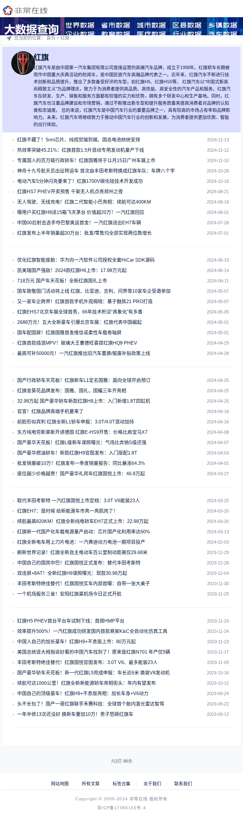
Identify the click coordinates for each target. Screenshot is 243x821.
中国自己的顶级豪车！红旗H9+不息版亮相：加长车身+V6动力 (82, 693)
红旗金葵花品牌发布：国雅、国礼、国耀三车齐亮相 (71, 390)
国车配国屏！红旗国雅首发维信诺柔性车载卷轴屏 (69, 332)
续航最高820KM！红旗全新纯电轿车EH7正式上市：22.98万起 (82, 521)
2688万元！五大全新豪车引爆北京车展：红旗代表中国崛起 (79, 322)
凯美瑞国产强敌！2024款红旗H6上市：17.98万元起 (72, 270)
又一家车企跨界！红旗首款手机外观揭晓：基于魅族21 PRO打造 (85, 301)
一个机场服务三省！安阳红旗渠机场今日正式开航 (69, 593)
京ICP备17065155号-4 (121, 807)
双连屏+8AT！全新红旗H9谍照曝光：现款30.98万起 (72, 573)
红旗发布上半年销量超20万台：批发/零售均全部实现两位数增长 (84, 233)
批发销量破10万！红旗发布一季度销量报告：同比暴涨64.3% (81, 463)
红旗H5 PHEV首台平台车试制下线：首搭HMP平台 (70, 620)
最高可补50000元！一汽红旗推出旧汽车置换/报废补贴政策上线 (83, 353)
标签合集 (121, 784)
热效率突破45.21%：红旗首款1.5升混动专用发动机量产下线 (80, 150)
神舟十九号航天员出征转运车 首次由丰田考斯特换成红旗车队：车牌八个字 (96, 170)
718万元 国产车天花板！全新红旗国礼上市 (62, 280)
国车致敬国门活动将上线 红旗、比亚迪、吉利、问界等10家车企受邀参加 (94, 291)
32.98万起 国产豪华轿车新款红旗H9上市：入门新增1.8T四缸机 (83, 401)
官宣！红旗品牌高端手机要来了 (50, 411)
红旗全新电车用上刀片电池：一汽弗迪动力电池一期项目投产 (81, 542)
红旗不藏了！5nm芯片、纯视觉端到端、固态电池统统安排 (78, 139)
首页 (51, 37)
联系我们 (183, 784)
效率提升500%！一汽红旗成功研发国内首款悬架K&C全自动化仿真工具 (92, 631)
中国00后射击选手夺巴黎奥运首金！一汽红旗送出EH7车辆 (79, 222)
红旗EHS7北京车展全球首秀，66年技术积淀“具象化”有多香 (80, 311)
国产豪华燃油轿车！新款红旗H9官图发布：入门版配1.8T (77, 452)
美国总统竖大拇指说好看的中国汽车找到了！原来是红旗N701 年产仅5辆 (93, 651)
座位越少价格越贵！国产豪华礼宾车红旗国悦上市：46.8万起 (81, 473)
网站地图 (60, 784)
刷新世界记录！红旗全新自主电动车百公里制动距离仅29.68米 (82, 552)
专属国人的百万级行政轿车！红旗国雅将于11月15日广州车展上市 (86, 160)
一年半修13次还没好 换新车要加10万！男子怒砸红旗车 (75, 714)
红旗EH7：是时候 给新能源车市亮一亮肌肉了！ (67, 510)
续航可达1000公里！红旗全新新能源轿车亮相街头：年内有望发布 (86, 683)
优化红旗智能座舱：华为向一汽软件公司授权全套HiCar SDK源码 (86, 260)
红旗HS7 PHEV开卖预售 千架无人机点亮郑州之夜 (70, 191)
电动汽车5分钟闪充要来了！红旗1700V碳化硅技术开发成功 (80, 181)
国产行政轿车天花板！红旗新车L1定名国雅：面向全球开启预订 (84, 380)
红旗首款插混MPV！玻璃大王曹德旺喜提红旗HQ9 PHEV (77, 342)
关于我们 (152, 784)
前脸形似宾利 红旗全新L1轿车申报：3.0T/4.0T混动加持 (75, 421)
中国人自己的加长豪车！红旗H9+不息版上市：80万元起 (76, 641)
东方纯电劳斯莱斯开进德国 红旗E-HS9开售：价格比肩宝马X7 (82, 432)
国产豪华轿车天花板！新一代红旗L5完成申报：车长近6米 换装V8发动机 (93, 672)
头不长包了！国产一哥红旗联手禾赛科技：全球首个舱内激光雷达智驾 (90, 703)
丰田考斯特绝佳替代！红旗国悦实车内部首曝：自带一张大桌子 (83, 583)
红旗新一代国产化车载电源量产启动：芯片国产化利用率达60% (83, 531)
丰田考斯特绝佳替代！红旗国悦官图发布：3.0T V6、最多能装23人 (87, 662)
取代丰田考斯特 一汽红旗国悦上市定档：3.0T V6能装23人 (78, 500)
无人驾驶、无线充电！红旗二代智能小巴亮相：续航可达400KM (84, 201)
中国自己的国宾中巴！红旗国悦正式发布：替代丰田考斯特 (78, 562)
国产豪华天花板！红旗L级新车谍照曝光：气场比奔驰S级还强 (81, 442)
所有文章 (91, 784)
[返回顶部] (224, 732)
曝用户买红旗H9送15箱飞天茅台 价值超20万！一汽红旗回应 (80, 212)
